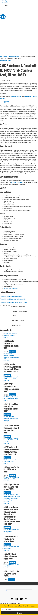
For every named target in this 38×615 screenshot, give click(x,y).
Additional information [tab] (9, 103)
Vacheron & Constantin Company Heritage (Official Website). (13, 302)
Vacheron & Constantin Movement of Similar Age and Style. (13, 299)
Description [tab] (6, 101)
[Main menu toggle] (6, 5)
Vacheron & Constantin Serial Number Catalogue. (11, 296)
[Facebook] (16, 599)
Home (1, 56)
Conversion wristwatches (13, 56)
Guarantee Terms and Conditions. (11, 288)
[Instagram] (12, 599)
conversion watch (28, 96)
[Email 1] (26, 599)
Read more (12, 352)
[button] (2, 8)
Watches (5, 56)
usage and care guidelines (17, 182)
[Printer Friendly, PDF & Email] (5, 305)
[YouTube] (21, 599)
